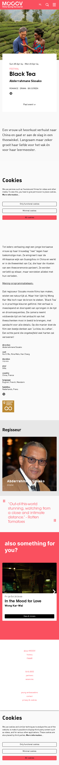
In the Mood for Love (23, 601)
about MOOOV (29, 651)
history (29, 655)
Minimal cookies (29, 211)
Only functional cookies (29, 204)
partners (29, 676)
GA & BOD (29, 672)
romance (13, 89)
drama (23, 89)
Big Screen (33, 89)
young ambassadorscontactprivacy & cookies (29, 696)
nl (40, 5)
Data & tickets (29, 616)
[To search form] (47, 4)
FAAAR (29, 659)
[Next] (54, 592)
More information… (11, 195)
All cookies (29, 218)
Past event (28, 105)
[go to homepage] (12, 5)
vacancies (29, 679)
